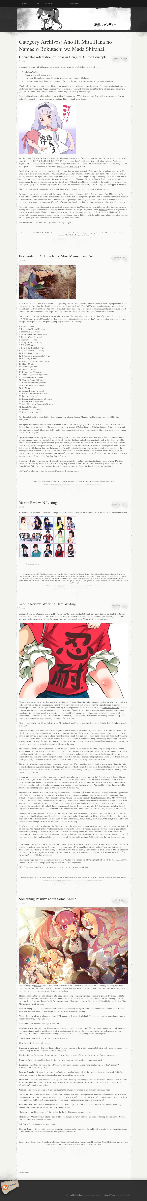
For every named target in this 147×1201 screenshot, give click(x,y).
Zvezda (83, 98)
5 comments (26, 574)
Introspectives (66, 578)
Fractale (87, 576)
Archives (49, 3)
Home (24, 3)
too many (38, 985)
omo (23, 61)
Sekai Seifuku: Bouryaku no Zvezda (77, 235)
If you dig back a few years (30, 460)
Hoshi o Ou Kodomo (119, 576)
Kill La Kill (116, 233)
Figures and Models (77, 576)
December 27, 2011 (119, 503)
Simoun (70, 844)
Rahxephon (69, 194)
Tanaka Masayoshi (54, 859)
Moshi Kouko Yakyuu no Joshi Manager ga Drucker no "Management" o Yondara (72, 580)
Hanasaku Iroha (106, 576)
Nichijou (104, 580)
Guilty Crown (94, 481)
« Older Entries (24, 1172)
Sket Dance (97, 1144)
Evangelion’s (83, 196)
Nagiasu (44, 66)
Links (61, 3)
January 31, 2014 (120, 58)
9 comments (36, 481)
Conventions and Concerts (29, 576)
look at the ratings (108, 440)
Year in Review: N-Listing (38, 502)
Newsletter (74, 3)
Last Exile (93, 578)
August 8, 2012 (120, 257)
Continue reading (32, 563)
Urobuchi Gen (24, 613)
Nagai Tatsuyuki (36, 859)
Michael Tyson (109, 1195)
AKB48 (38, 233)
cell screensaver (110, 1031)
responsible (31, 702)
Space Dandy (73, 166)
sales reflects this (108, 215)
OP (25, 725)
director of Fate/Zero (110, 707)
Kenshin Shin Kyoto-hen (37, 852)
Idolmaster (37, 578)
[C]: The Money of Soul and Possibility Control (53, 574)
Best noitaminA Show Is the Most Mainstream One (56, 256)
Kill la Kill (61, 166)
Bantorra (51, 847)
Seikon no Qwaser (87, 1144)
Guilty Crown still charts (29, 448)
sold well (60, 453)
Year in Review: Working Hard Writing (47, 603)
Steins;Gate (119, 580)
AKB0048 (99, 189)
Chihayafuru (121, 574)
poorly (110, 445)
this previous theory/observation (39, 445)
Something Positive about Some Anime (47, 898)
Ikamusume (46, 578)
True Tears (94, 844)
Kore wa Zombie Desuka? (80, 578)
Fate (69, 576)
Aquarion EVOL (87, 852)
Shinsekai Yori (25, 173)
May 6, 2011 (120, 900)
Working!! (75, 583)
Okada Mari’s (88, 619)
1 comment (24, 233)
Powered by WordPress (74, 1195)
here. (110, 466)
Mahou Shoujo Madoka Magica (107, 578)
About (36, 3)
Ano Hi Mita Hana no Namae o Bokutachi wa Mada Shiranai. (62, 233)
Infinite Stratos (56, 578)
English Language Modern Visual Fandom (97, 233)
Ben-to (113, 574)
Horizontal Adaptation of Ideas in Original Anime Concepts (63, 56)
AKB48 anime (110, 852)
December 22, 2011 (119, 605)
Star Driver (111, 580)
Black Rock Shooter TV (68, 852)
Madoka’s (103, 209)
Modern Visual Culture (107, 481)
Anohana (31, 66)
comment (44, 202)
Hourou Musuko (28, 578)
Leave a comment (25, 1142)
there (99, 316)
